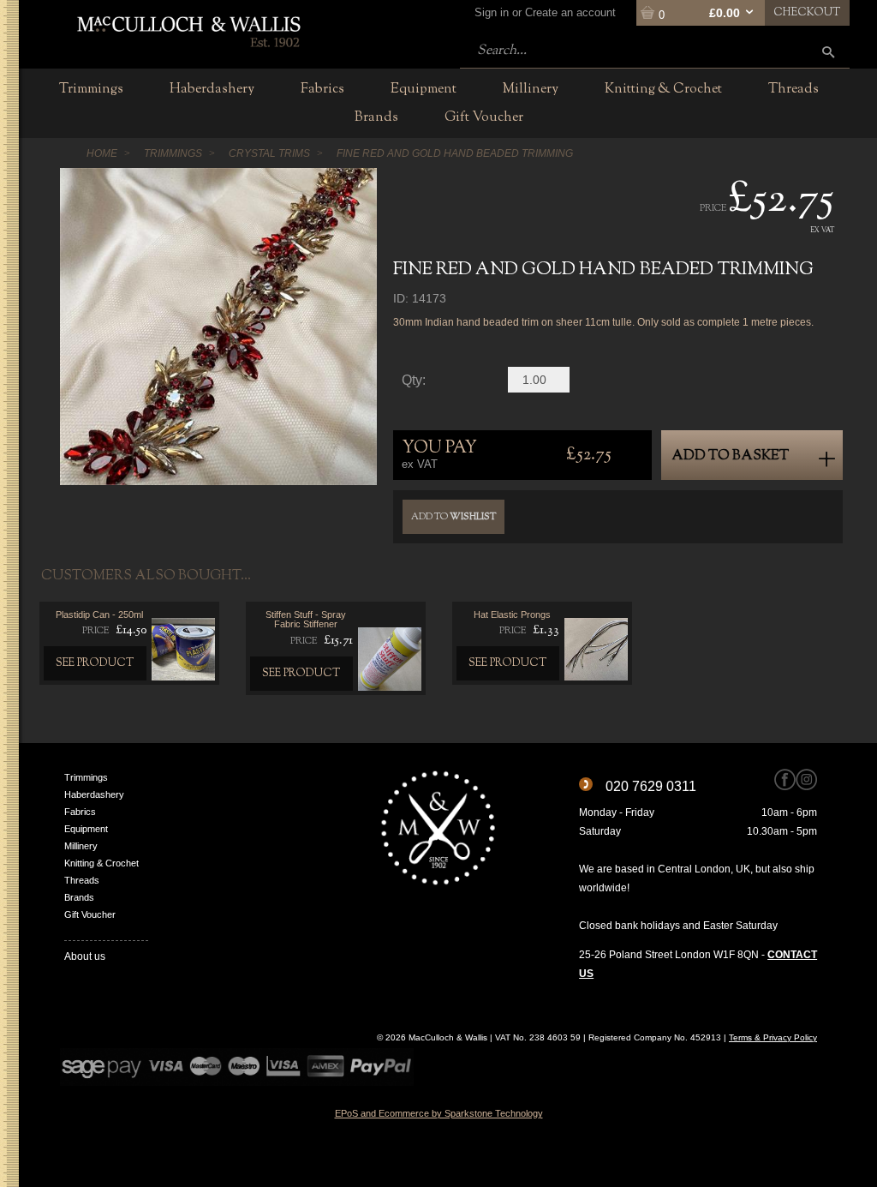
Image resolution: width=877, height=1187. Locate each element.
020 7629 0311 (651, 786)
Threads (81, 880)
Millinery (81, 846)
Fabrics (80, 811)
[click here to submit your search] (828, 52)
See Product (95, 663)
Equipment (86, 829)
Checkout (807, 13)
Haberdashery (94, 794)
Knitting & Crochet (101, 863)
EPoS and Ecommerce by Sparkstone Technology (439, 1113)
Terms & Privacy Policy (773, 1037)
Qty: (414, 380)
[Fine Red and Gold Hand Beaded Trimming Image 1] (218, 326)
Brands (79, 897)
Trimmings (86, 777)
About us (84, 956)
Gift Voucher (90, 914)
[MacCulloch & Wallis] (188, 30)
